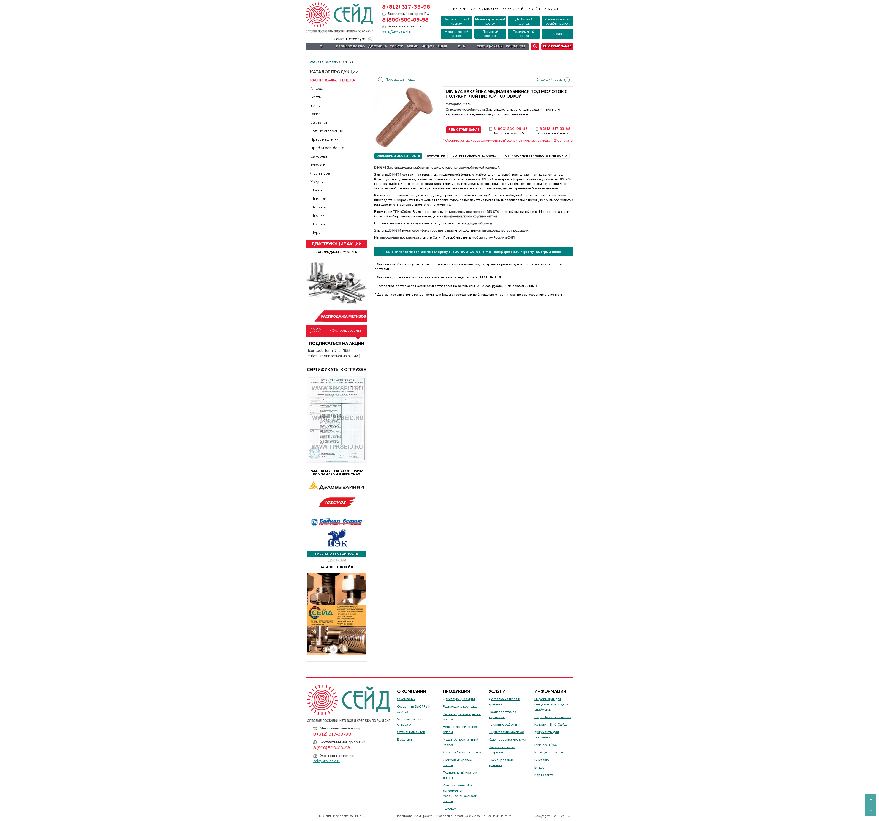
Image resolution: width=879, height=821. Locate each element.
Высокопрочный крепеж (456, 21)
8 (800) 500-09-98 (405, 20)
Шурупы (317, 233)
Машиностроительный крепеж (490, 21)
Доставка (377, 46)
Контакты (515, 46)
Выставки (542, 760)
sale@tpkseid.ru (397, 32)
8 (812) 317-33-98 (406, 7)
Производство (350, 46)
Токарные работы (503, 724)
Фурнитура (320, 173)
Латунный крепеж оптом (462, 752)
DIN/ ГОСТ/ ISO (546, 745)
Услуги (396, 46)
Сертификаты (490, 46)
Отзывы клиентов (411, 732)
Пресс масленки (324, 140)
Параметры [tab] (436, 156)
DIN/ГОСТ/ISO (462, 49)
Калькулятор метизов (551, 752)
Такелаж (557, 33)
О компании (321, 49)
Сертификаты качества (552, 717)
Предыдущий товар (400, 79)
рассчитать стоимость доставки (336, 555)
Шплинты (318, 207)
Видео (539, 767)
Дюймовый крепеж (523, 21)
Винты (315, 106)
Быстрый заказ (557, 46)
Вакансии (404, 739)
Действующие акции (459, 699)
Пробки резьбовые (327, 148)
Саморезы (319, 156)
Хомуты (316, 182)
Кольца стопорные (326, 131)
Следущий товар (549, 79)
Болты (316, 97)
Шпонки (317, 216)
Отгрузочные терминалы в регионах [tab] (536, 156)
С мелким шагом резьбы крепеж (557, 21)
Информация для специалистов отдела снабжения (551, 704)
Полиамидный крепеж (524, 34)
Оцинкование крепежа (506, 732)
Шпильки (318, 199)
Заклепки (318, 123)
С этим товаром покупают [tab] (475, 156)
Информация (434, 46)
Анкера (316, 89)
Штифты (317, 224)
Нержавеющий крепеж (456, 34)
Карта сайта (544, 775)
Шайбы (316, 190)
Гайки (315, 114)
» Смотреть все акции (346, 330)
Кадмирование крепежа (507, 739)
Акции (412, 46)
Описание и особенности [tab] (398, 156)
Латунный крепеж (490, 34)
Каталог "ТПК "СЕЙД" (551, 724)
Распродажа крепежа (332, 80)
